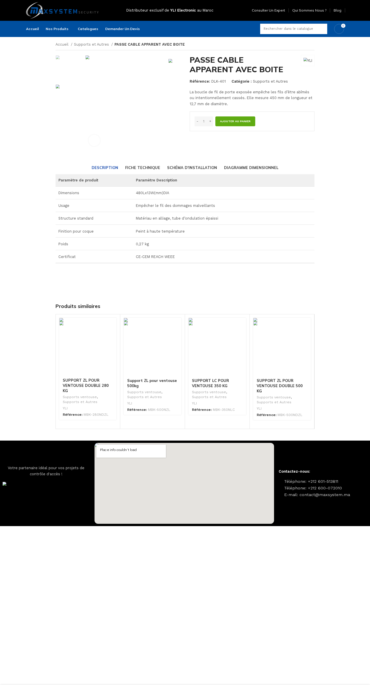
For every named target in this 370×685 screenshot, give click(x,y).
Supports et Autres (92, 44)
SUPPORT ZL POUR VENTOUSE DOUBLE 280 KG (86, 385)
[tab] (105, 168)
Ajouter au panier (235, 121)
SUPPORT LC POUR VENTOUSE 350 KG (210, 383)
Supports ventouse (80, 397)
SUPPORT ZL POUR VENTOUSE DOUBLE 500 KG (280, 385)
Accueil (63, 44)
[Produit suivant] (312, 44)
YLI (65, 408)
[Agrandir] (94, 140)
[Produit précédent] (303, 44)
